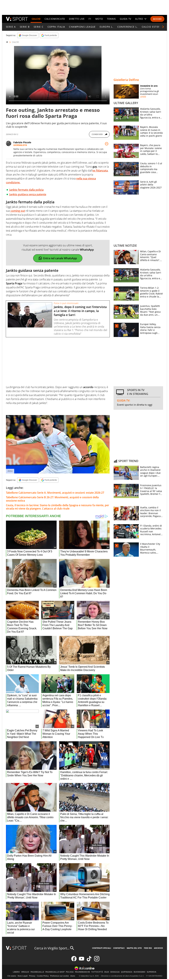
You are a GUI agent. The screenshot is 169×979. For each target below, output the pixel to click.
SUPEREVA (151, 972)
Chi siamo (11, 976)
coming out (17, 211)
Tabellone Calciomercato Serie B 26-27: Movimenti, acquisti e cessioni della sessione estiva (52, 498)
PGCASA (70, 972)
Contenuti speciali (101, 948)
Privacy (32, 976)
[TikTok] (89, 960)
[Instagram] (96, 960)
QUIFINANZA (126, 972)
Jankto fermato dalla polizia (26, 190)
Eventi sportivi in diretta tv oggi (134, 404)
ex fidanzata (100, 170)
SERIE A (11, 26)
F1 (90, 19)
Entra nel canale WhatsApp (60, 258)
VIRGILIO (25, 972)
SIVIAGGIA (115, 972)
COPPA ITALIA (56, 26)
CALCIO (36, 19)
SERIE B (25, 26)
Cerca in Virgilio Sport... (51, 948)
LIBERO (16, 972)
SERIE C (39, 26)
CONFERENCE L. (127, 26)
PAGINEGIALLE (37, 972)
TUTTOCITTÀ (97, 972)
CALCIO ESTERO (152, 26)
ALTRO (139, 19)
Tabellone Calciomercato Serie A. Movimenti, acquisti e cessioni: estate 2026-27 (55, 492)
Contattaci (119, 948)
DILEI (106, 972)
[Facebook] (74, 960)
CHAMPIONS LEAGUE (82, 26)
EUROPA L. (106, 26)
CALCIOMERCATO (55, 19)
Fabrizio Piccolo (22, 142)
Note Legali (23, 976)
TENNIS (111, 19)
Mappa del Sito (134, 948)
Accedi (157, 19)
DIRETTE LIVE (76, 19)
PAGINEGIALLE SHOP (55, 972)
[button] (163, 27)
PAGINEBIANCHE (82, 972)
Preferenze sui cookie (59, 976)
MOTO (99, 19)
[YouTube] (81, 960)
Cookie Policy (43, 976)
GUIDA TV (125, 19)
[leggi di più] (107, 144)
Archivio (158, 948)
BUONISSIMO (139, 972)
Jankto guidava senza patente (27, 194)
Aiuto (72, 976)
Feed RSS (148, 948)
